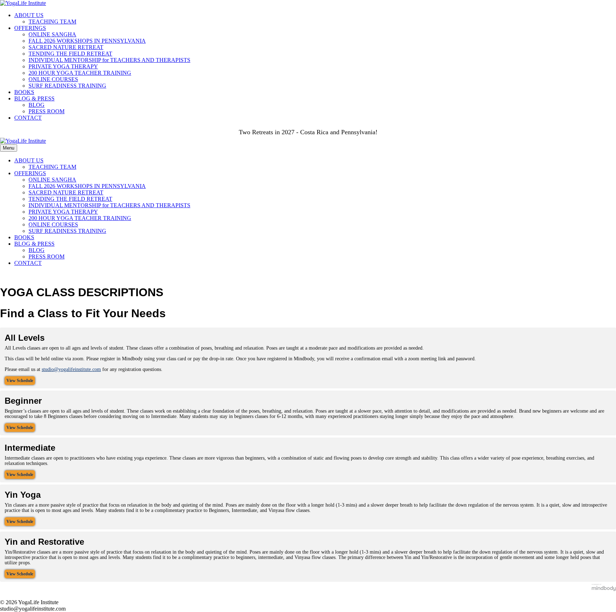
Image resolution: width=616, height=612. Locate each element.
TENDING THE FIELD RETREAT (70, 54)
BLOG (37, 105)
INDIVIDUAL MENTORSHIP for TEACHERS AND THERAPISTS (109, 60)
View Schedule (19, 380)
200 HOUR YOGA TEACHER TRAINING (80, 73)
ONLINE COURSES (53, 79)
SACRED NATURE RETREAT (66, 47)
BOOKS (24, 92)
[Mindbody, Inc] (604, 589)
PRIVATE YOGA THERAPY (63, 66)
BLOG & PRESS (34, 98)
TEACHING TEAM (52, 22)
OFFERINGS (30, 28)
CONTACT (28, 118)
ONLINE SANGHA (52, 34)
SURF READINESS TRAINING (67, 86)
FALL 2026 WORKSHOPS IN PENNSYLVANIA (87, 41)
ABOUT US (28, 15)
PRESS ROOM (47, 111)
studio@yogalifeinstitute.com (71, 369)
